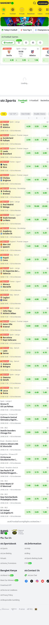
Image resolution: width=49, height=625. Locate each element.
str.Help (27, 548)
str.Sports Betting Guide (33, 558)
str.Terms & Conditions (8, 590)
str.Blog (27, 553)
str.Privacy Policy (6, 595)
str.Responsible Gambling (9, 600)
